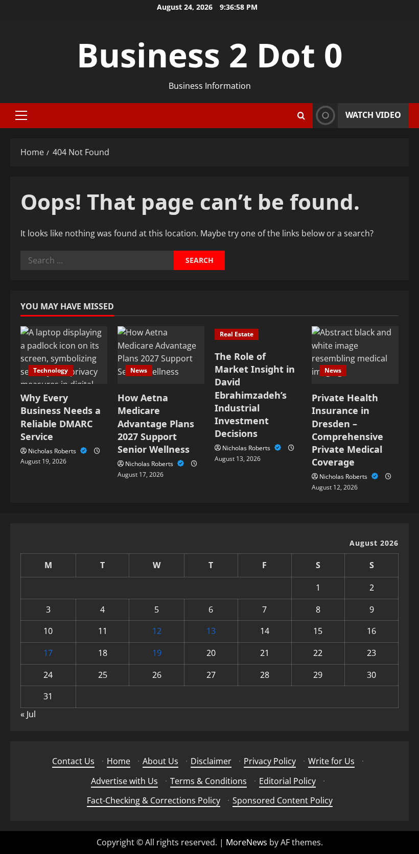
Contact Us (73, 761)
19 (156, 652)
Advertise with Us (124, 781)
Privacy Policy (270, 761)
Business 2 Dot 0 (210, 55)
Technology (50, 370)
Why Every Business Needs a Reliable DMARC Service (60, 417)
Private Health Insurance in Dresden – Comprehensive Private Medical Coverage (347, 430)
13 (211, 631)
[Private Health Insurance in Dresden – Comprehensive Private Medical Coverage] (355, 355)
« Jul (28, 714)
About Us (160, 761)
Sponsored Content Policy (282, 800)
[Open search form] (301, 116)
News (138, 370)
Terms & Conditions (208, 781)
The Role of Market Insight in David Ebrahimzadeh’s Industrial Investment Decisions (255, 395)
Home (118, 761)
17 (48, 652)
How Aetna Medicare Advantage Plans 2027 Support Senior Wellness (156, 423)
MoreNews (246, 842)
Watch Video (373, 114)
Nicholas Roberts (53, 451)
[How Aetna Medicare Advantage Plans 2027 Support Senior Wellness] (161, 355)
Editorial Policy (287, 781)
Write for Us (331, 761)
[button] (21, 115)
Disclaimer (211, 761)
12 (156, 631)
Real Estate (236, 334)
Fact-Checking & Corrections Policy (153, 800)
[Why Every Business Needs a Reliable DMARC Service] (63, 355)
